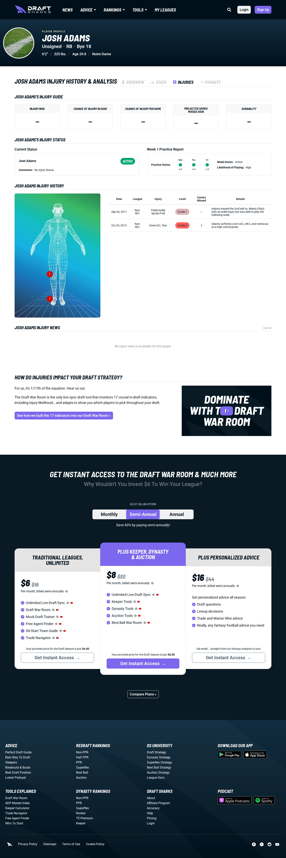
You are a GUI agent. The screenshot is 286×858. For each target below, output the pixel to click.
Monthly (109, 514)
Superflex (82, 767)
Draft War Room (16, 798)
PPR (79, 762)
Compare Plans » (143, 694)
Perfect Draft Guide (18, 752)
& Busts (25, 767)
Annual (176, 514)
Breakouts (12, 767)
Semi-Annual (143, 514)
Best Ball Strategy (159, 767)
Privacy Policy (27, 844)
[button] (71, 603)
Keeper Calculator (17, 808)
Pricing (151, 818)
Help (150, 813)
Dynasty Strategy (158, 757)
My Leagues (165, 10)
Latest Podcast (15, 777)
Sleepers (11, 762)
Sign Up (263, 10)
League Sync (156, 777)
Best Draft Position (18, 772)
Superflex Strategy (159, 762)
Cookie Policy (95, 844)
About (151, 798)
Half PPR (82, 757)
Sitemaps (49, 844)
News (67, 10)
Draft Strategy (156, 752)
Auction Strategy (158, 772)
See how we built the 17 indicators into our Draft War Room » (64, 415)
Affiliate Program (158, 803)
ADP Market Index (17, 803)
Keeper (80, 823)
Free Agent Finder (17, 818)
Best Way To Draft (17, 757)
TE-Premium (84, 818)
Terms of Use (71, 844)
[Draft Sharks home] (33, 9)
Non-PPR (82, 752)
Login (244, 10)
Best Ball (82, 772)
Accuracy (153, 808)
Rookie (80, 813)
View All (267, 328)
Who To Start (14, 823)
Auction (81, 777)
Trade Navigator (16, 813)
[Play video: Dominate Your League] (226, 411)
